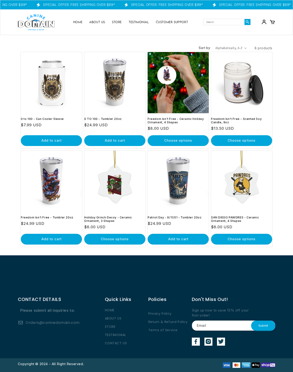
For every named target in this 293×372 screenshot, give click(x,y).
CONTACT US (116, 343)
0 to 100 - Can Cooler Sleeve (42, 119)
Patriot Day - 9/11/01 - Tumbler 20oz (175, 217)
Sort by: (205, 48)
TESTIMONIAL (139, 22)
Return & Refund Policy (168, 322)
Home (77, 22)
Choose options (178, 140)
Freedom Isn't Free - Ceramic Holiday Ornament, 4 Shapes (176, 120)
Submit (263, 325)
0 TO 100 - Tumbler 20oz (103, 119)
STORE (117, 22)
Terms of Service (163, 330)
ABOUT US (97, 22)
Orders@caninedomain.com (53, 322)
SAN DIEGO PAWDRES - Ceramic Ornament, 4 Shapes (235, 219)
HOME (109, 310)
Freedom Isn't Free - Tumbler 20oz (47, 217)
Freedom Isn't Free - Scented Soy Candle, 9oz (236, 120)
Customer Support (172, 22)
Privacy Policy (160, 313)
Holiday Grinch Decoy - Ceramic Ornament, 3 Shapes (108, 219)
